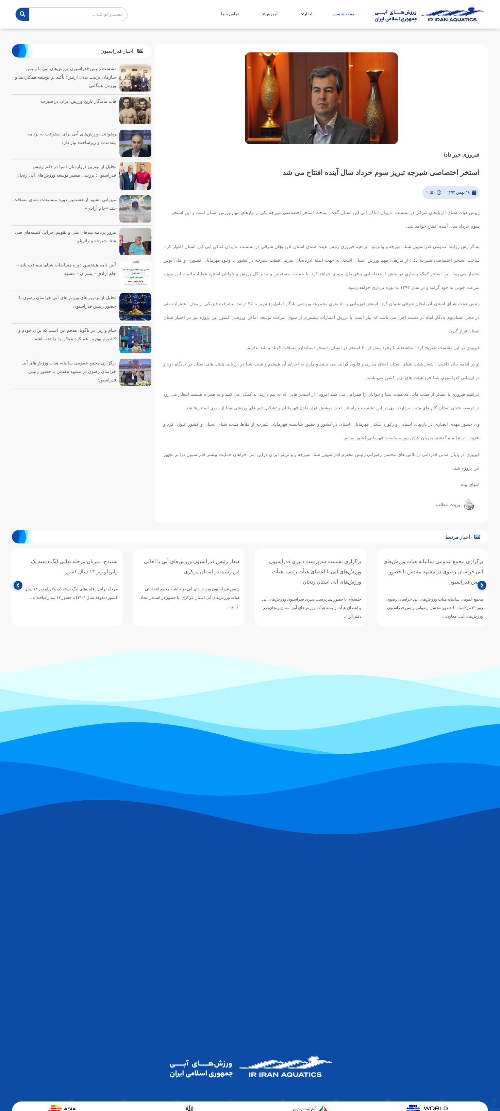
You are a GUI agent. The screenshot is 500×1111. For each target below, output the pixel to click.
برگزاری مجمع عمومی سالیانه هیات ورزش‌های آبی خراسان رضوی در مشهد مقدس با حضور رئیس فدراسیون (68, 371)
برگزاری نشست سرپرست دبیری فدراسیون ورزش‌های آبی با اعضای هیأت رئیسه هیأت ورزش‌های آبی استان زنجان (437, 571)
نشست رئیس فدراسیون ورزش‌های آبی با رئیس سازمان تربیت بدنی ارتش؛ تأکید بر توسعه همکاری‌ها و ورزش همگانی (65, 77)
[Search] (22, 14)
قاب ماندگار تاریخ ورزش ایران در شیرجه (78, 101)
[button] (121, 51)
